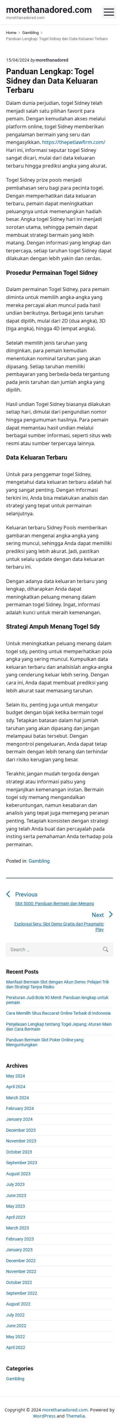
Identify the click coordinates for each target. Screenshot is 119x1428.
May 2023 (15, 1206)
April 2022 (15, 1347)
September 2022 (21, 1293)
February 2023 (20, 1239)
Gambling (39, 861)
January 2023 (19, 1249)
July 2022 (15, 1314)
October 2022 (19, 1282)
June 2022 (16, 1325)
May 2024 (15, 1076)
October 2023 (19, 1152)
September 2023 (21, 1162)
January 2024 (19, 1119)
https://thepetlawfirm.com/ (73, 142)
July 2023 (15, 1184)
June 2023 (16, 1195)
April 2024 (15, 1086)
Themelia (75, 1416)
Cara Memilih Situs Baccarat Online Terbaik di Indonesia (58, 1013)
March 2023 (17, 1227)
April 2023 (15, 1217)
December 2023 (21, 1130)
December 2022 (21, 1260)
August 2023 (18, 1173)
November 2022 (21, 1271)
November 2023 (21, 1140)
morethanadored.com (65, 1410)
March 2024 (17, 1097)
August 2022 (18, 1303)
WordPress (44, 1416)
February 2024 (20, 1108)
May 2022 (15, 1336)
